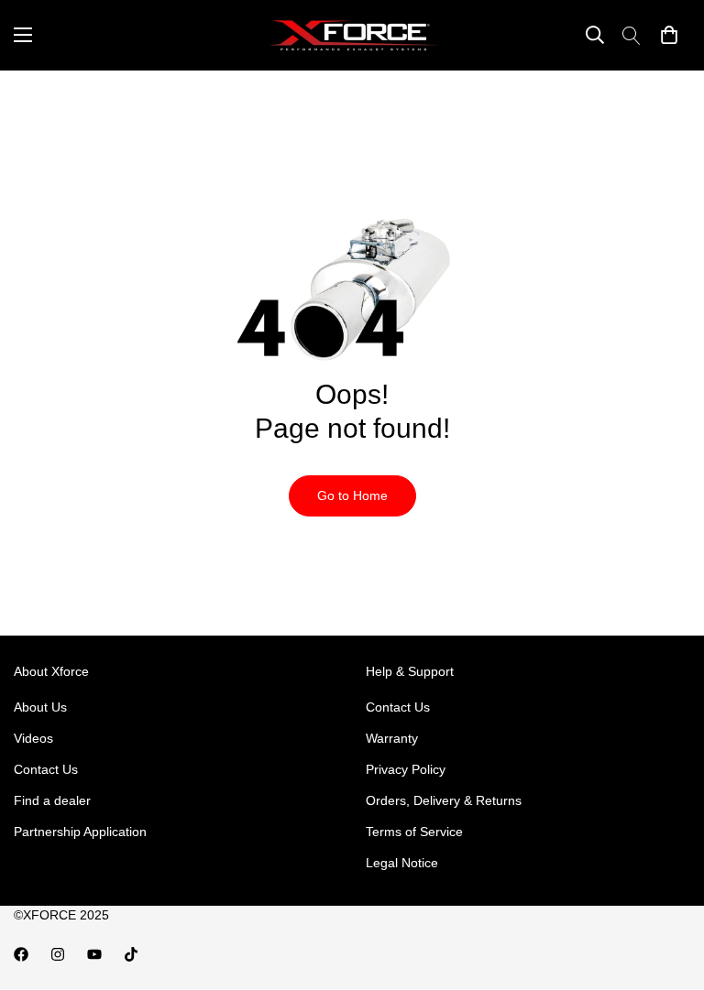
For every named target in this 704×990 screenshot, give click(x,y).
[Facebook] (21, 954)
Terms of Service (414, 831)
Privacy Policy (406, 769)
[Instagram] (57, 954)
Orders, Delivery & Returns (444, 800)
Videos (33, 738)
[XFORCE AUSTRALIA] (352, 35)
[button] (669, 35)
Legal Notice (402, 862)
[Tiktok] (131, 954)
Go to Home (352, 495)
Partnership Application (80, 831)
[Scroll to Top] (668, 890)
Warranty (392, 738)
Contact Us (46, 769)
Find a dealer (52, 800)
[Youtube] (94, 954)
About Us (40, 707)
